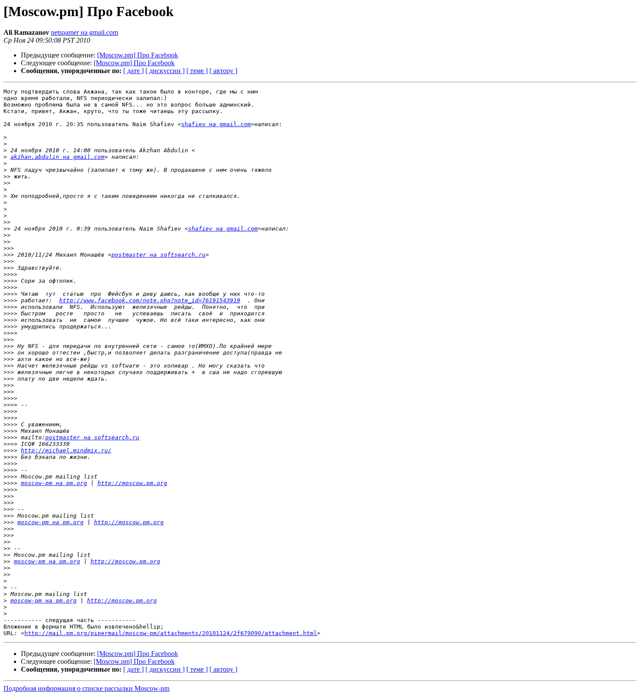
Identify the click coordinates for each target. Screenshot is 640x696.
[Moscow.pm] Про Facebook (137, 55)
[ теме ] (197, 70)
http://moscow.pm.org (132, 483)
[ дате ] (133, 70)
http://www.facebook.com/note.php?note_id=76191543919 (149, 300)
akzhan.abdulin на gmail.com (57, 157)
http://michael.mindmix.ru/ (66, 450)
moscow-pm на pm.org (54, 483)
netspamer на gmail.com (84, 32)
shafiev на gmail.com (216, 124)
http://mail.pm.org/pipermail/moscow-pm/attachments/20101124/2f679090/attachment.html (170, 633)
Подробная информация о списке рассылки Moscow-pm (86, 688)
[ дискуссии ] (165, 70)
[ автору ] (223, 70)
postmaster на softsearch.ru (158, 254)
